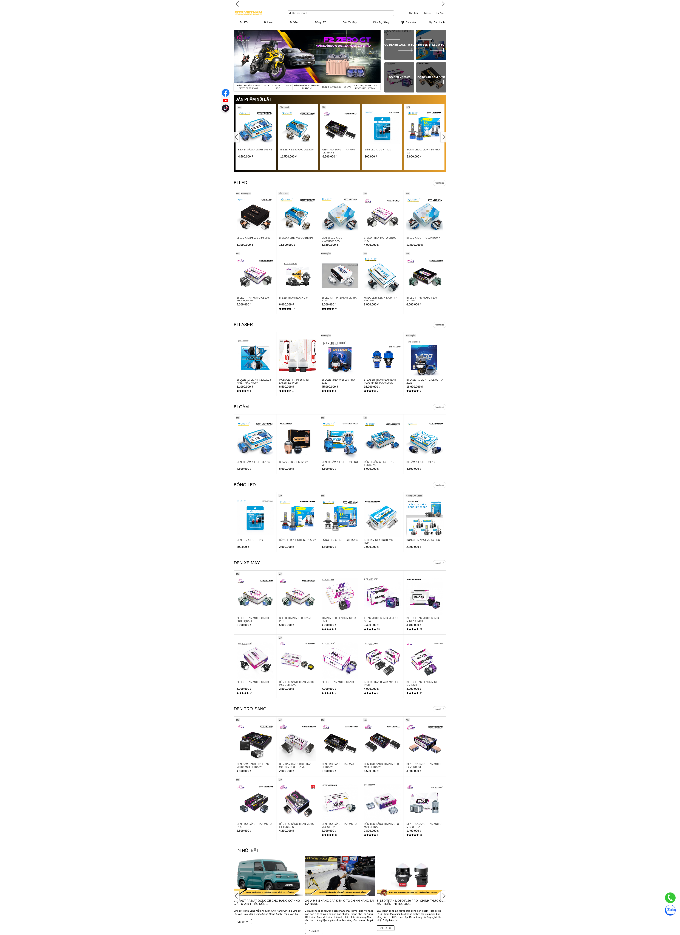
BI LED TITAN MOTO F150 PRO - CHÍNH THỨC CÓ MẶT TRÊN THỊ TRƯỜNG (410, 902)
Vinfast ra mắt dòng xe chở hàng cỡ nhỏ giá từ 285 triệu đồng (267, 902)
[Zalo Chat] (670, 910)
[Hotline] (670, 897)
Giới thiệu (413, 13)
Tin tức (427, 13)
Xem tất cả (439, 183)
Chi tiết (241, 921)
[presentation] (236, 56)
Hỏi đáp (440, 13)
